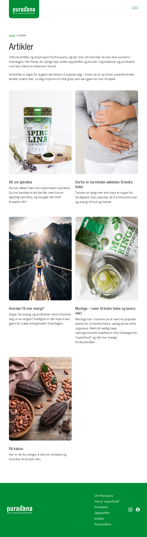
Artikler (99, 519)
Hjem (12, 35)
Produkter (101, 507)
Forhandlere (102, 524)
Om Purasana (103, 496)
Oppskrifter (102, 513)
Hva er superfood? (106, 501)
